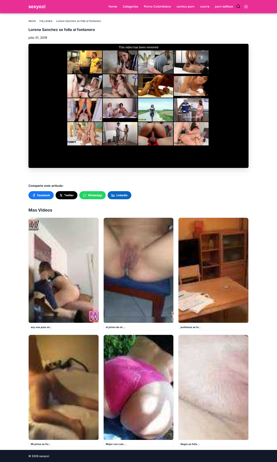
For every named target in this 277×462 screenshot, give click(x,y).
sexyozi (37, 6)
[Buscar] (238, 6)
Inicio (32, 21)
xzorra (204, 6)
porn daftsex (224, 6)
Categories (130, 6)
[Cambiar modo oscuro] (246, 6)
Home (113, 6)
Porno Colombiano (157, 6)
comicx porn (185, 6)
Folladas (46, 21)
